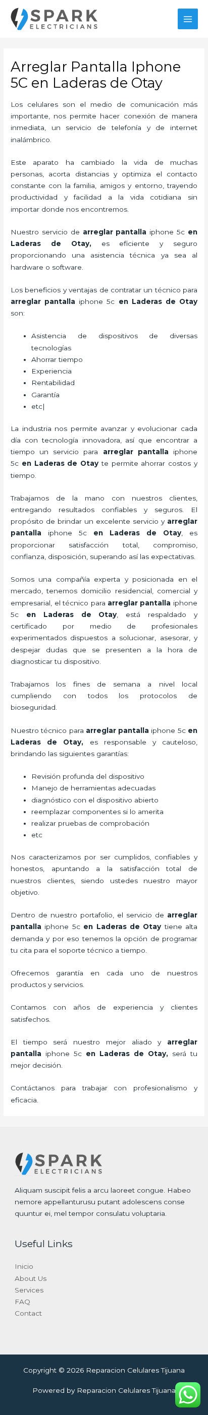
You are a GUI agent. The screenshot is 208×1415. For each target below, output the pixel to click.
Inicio (24, 1266)
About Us (30, 1278)
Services (29, 1290)
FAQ (22, 1302)
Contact (28, 1313)
